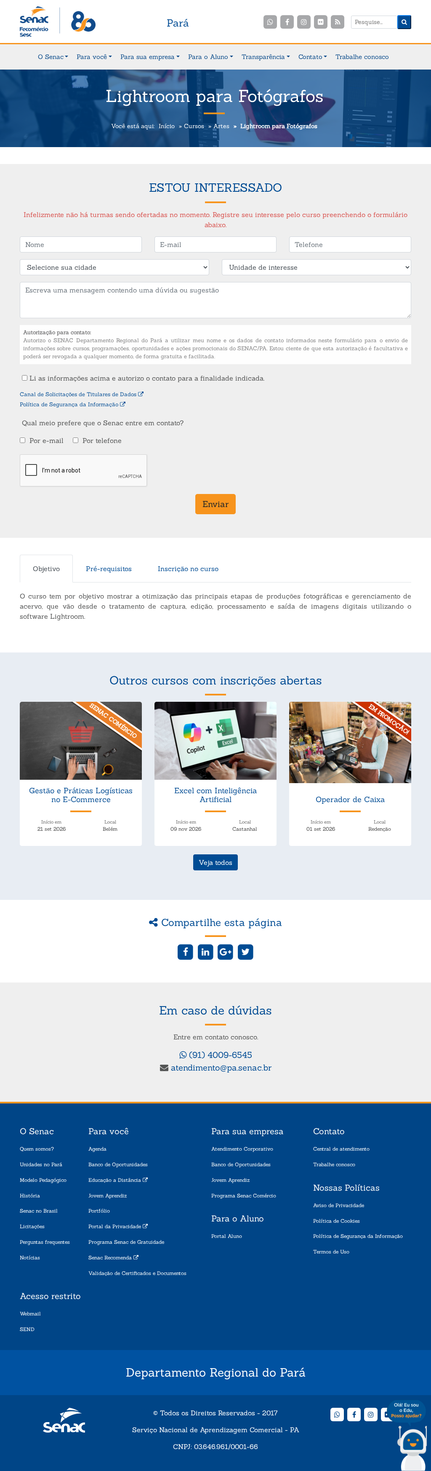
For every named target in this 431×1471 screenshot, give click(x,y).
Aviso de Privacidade (338, 1205)
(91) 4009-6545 (219, 1055)
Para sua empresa (147, 57)
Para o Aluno (208, 57)
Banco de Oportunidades (118, 1164)
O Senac (51, 57)
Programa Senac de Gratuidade (126, 1242)
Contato (310, 57)
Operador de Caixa (350, 799)
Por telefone (102, 440)
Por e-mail (46, 440)
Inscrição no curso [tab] (188, 568)
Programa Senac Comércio (243, 1195)
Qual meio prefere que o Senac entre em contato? (103, 423)
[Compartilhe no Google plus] (226, 951)
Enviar (215, 504)
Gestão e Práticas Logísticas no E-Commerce (81, 795)
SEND (27, 1329)
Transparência (263, 57)
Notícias (30, 1257)
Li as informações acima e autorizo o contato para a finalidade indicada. (145, 378)
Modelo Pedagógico (43, 1180)
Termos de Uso (331, 1251)
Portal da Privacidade (115, 1226)
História (30, 1195)
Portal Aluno (226, 1236)
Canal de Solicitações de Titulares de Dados (79, 394)
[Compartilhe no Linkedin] (206, 951)
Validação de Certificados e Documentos (137, 1273)
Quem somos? (37, 1149)
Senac (58, 22)
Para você (92, 57)
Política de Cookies (336, 1221)
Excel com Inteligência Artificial (215, 795)
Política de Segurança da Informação (70, 404)
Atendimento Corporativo (242, 1149)
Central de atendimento (341, 1149)
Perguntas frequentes (45, 1242)
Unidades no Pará (41, 1164)
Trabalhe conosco (362, 57)
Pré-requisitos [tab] (109, 568)
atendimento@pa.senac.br (221, 1067)
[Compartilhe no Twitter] (246, 951)
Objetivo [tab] (46, 568)
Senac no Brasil (39, 1211)
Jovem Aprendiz (107, 1195)
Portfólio (99, 1211)
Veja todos (215, 862)
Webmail (30, 1313)
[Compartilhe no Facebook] (185, 951)
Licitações (32, 1226)
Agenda (97, 1149)
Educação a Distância (115, 1180)
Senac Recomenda (110, 1257)
